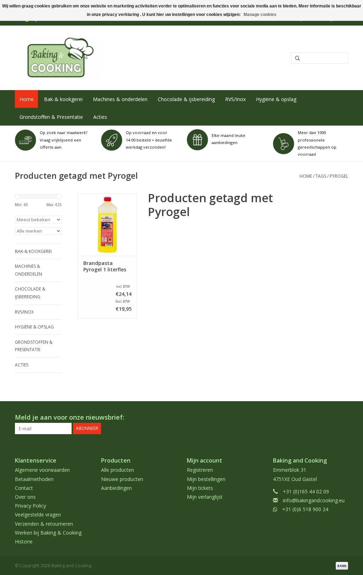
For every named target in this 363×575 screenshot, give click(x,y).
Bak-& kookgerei (63, 99)
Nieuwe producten (122, 479)
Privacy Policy (30, 505)
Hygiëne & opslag (276, 99)
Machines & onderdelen (120, 99)
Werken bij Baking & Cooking (48, 532)
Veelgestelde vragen (38, 514)
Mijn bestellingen (206, 479)
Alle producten (117, 469)
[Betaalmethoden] (340, 565)
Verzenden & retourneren (44, 523)
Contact (24, 488)
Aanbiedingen (116, 488)
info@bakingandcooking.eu (314, 500)
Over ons (25, 496)
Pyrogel (339, 176)
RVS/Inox (235, 99)
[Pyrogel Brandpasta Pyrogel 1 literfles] (107, 224)
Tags (320, 176)
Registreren (200, 469)
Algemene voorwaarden (42, 469)
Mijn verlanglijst (205, 496)
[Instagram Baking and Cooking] (342, 417)
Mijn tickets (200, 488)
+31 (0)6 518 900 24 (305, 509)
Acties (100, 117)
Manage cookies (260, 14)
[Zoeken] (294, 58)
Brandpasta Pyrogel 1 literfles (104, 266)
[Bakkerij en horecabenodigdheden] (113, 57)
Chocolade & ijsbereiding (186, 99)
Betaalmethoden (34, 479)
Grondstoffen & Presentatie (51, 117)
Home (26, 99)
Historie (24, 541)
